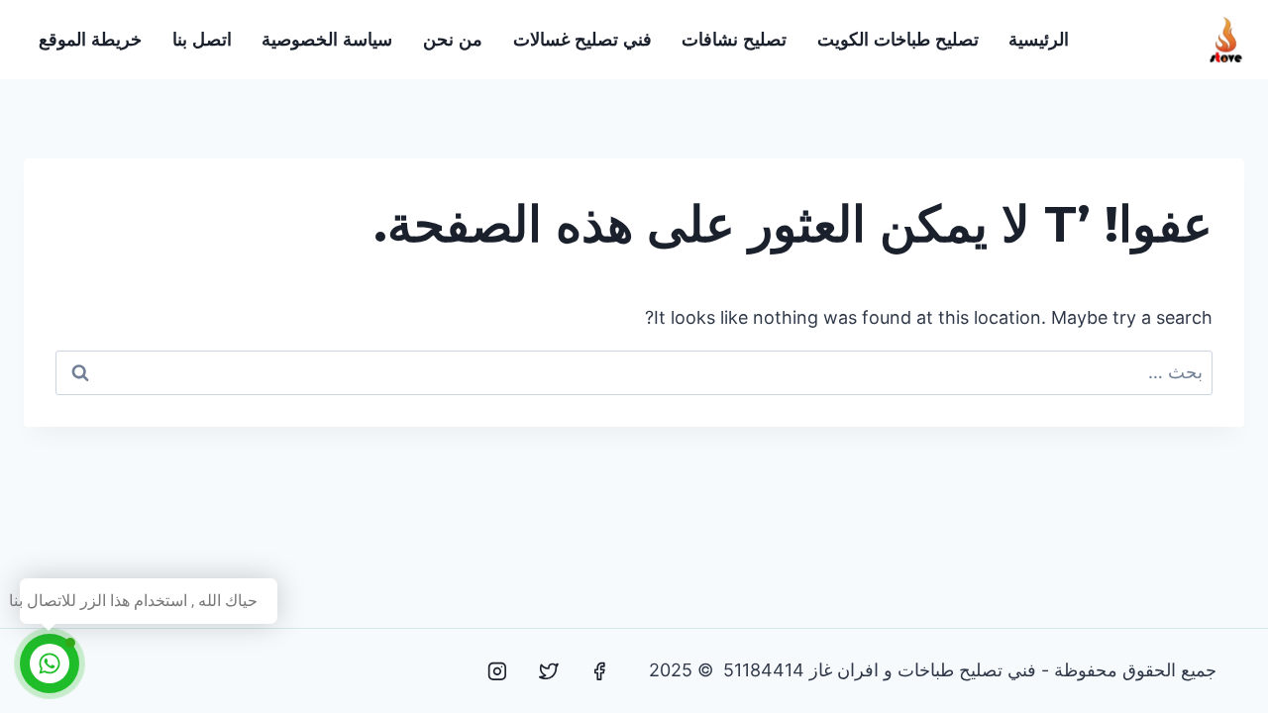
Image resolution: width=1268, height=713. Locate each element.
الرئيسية (1038, 40)
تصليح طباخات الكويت (898, 40)
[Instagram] (497, 671)
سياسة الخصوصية (327, 40)
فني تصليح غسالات (582, 40)
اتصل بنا (202, 40)
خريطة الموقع (90, 40)
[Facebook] (599, 671)
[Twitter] (549, 671)
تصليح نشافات (734, 40)
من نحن (452, 40)
